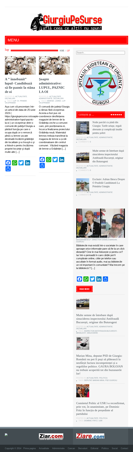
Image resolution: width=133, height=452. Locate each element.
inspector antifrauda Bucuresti (100, 331)
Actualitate (21, 96)
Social (115, 448)
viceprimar (10, 103)
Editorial (94, 448)
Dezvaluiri (10, 98)
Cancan (71, 448)
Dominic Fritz (91, 421)
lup (14, 101)
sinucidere (92, 333)
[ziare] (51, 436)
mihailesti (81, 333)
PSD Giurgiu (111, 380)
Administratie (45, 98)
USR (100, 421)
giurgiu (80, 242)
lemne (58, 101)
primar (23, 101)
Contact (124, 448)
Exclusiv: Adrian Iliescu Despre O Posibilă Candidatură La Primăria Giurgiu (108, 183)
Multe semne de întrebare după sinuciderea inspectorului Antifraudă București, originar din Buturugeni (97, 318)
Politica (103, 378)
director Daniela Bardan (104, 240)
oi (18, 101)
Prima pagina (29, 448)
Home (62, 50)
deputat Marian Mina (94, 380)
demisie (50, 101)
